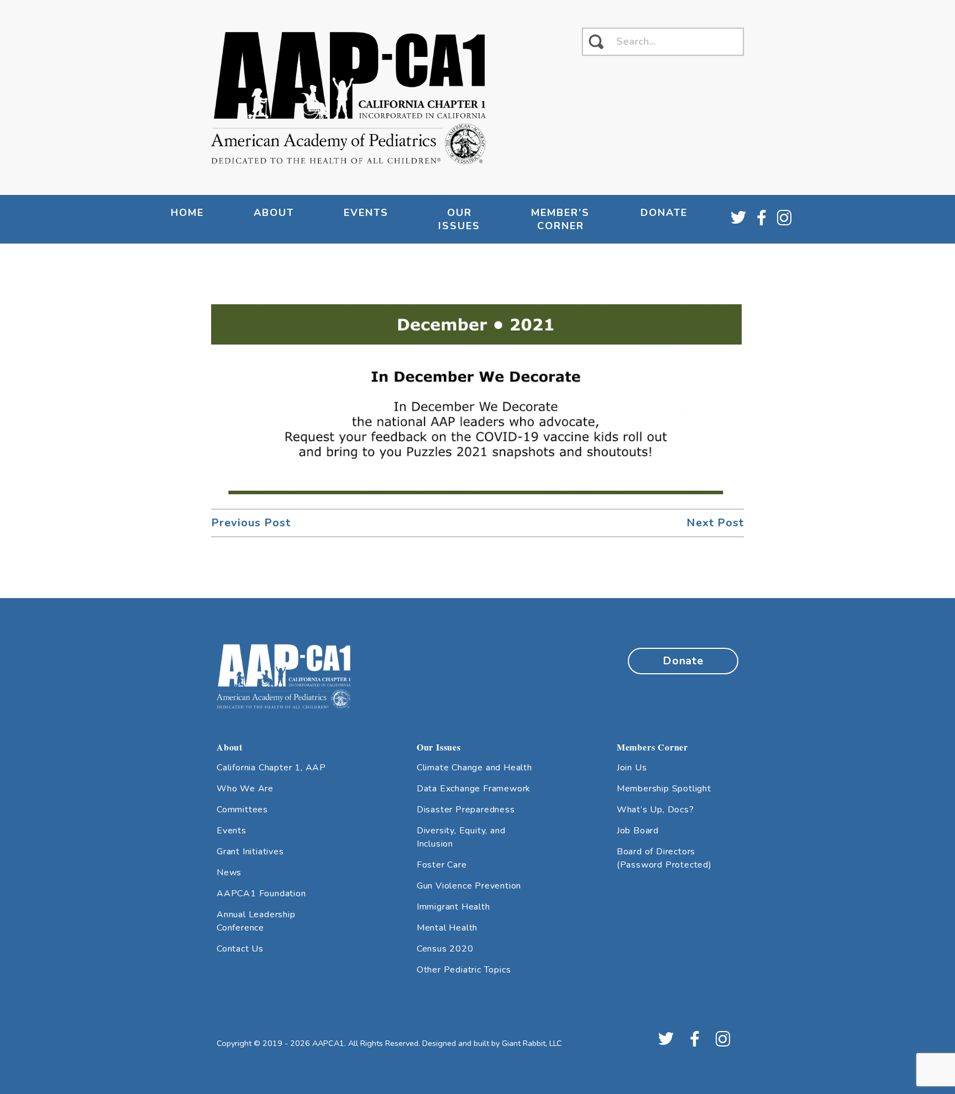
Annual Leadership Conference (256, 921)
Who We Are (245, 789)
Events (231, 831)
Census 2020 (445, 949)
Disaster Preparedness (466, 810)
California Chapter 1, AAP (271, 768)
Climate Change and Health (474, 768)
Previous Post (251, 522)
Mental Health (447, 928)
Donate (664, 212)
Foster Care (442, 865)
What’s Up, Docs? (655, 810)
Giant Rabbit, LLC (532, 1043)
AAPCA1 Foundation (261, 893)
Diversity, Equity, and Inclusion (461, 837)
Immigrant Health (453, 907)
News (229, 872)
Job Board (638, 831)
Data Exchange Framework (474, 789)
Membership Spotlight (664, 789)
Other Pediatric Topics (464, 970)
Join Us (632, 768)
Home (187, 212)
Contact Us (240, 949)
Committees (242, 810)
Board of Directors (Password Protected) (664, 858)
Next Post (715, 522)
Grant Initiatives (250, 851)
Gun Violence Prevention (469, 886)
